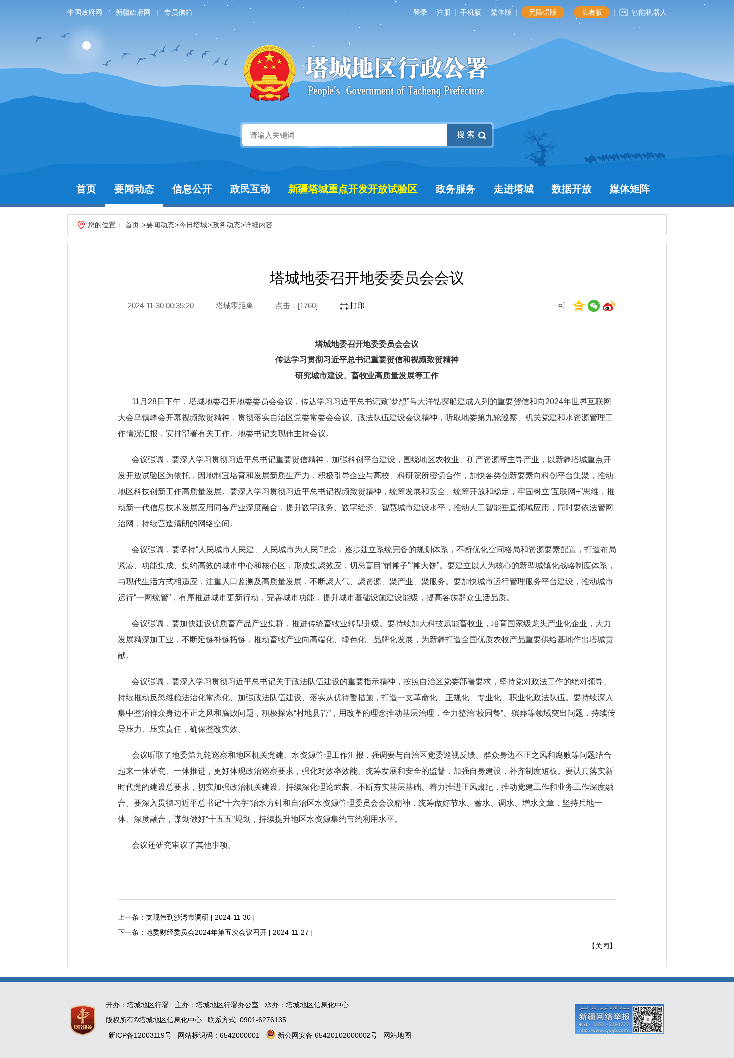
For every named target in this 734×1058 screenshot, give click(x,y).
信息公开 (192, 188)
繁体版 (501, 12)
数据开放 (572, 188)
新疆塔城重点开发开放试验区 (353, 188)
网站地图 (397, 1035)
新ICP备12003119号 (140, 1035)
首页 (86, 188)
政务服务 (456, 188)
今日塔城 (193, 225)
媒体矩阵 (630, 188)
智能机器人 (649, 12)
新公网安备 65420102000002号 (326, 1035)
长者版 (591, 12)
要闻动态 (134, 188)
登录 (420, 12)
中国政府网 (84, 12)
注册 (444, 12)
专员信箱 (178, 12)
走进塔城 (514, 188)
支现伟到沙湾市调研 (177, 917)
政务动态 (226, 225)
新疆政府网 (133, 12)
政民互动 (250, 188)
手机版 (470, 12)
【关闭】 (602, 946)
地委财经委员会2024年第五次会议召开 (206, 932)
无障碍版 (543, 12)
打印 (357, 305)
